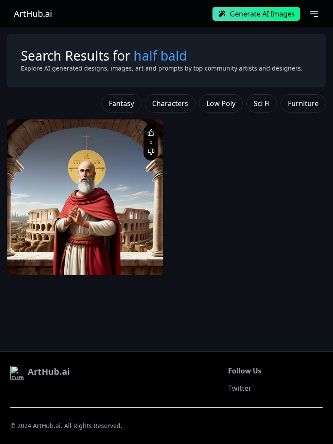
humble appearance (60, 262)
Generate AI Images (262, 14)
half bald (103, 253)
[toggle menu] (314, 14)
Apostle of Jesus (67, 253)
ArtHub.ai (33, 14)
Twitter (239, 388)
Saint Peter (30, 253)
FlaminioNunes (47, 239)
